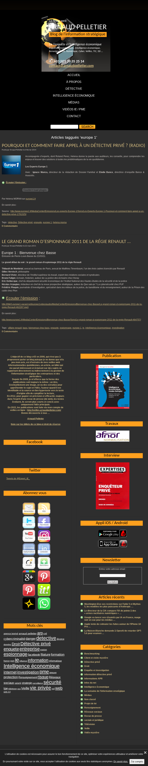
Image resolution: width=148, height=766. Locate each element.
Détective (74, 88)
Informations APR (93, 678)
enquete (38, 222)
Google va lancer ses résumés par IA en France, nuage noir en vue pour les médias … (112, 618)
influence (23, 661)
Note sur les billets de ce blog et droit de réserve (35, 424)
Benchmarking (91, 653)
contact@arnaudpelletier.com (71, 66)
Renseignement (92, 707)
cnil (45, 633)
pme (44, 671)
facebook (34, 654)
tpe (6, 688)
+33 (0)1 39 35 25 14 (69, 61)
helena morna (60, 222)
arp (40, 633)
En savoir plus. (121, 761)
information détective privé (98, 674)
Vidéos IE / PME (73, 109)
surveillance (37, 683)
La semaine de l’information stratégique (104, 691)
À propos (73, 81)
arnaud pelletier (28, 633)
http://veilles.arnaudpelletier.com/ (44, 410)
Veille (87, 728)
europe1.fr (31, 199)
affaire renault (15, 328)
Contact (74, 116)
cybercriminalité (14, 639)
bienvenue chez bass (39, 328)
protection (11, 677)
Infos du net (90, 683)
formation (57, 654)
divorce (60, 639)
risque (43, 677)
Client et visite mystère (96, 658)
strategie (27, 682)
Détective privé (25, 222)
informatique (55, 660)
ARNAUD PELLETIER (78, 27)
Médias (73, 102)
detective (12, 222)
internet (10, 672)
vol (53, 688)
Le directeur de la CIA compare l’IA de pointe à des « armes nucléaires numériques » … (110, 612)
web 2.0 (7, 692)
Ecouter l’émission (22, 298)
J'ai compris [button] (137, 761)
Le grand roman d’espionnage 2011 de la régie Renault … (66, 241)
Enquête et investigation (96, 670)
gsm (12, 661)
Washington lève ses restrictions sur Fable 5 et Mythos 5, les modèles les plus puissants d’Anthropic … (112, 605)
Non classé (90, 699)
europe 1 (47, 222)
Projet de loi (90, 703)
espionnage (65, 328)
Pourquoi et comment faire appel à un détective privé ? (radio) (73, 145)
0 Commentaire (10, 226)
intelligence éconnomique (98, 328)
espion (43, 650)
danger (31, 639)
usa (19, 689)
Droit (86, 666)
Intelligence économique (74, 95)
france (7, 661)
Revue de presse (93, 716)
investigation (118, 328)
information (38, 660)
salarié (18, 683)
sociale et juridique (94, 720)
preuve (52, 672)
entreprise (29, 648)
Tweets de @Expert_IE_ (18, 478)
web (58, 688)
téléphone (12, 689)
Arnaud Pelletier (35, 418)
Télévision (89, 724)
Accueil (74, 75)
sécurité (52, 682)
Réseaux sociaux (93, 712)
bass (25, 328)
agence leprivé (11, 633)
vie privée (40, 688)
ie (83, 328)
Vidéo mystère (91, 732)
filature (45, 654)
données (7, 644)
